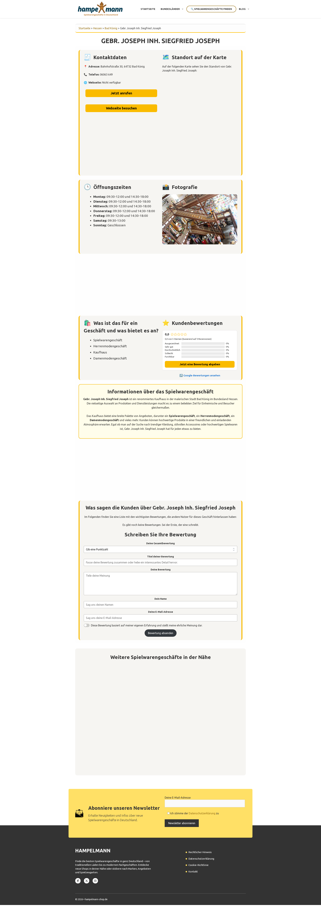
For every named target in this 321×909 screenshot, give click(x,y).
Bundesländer (170, 9)
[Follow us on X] (86, 880)
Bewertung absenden (160, 633)
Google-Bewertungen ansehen (201, 375)
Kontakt (193, 871)
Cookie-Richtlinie (198, 865)
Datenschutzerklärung (202, 813)
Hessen (97, 28)
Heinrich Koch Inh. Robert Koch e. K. (111, 753)
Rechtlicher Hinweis (200, 852)
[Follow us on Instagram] (95, 880)
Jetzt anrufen (121, 93)
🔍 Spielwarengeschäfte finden (211, 9)
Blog (242, 9)
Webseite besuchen (121, 108)
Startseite (148, 9)
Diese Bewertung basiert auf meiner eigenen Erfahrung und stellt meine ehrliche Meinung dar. (146, 625)
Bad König (111, 28)
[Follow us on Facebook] (78, 880)
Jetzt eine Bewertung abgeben (200, 364)
